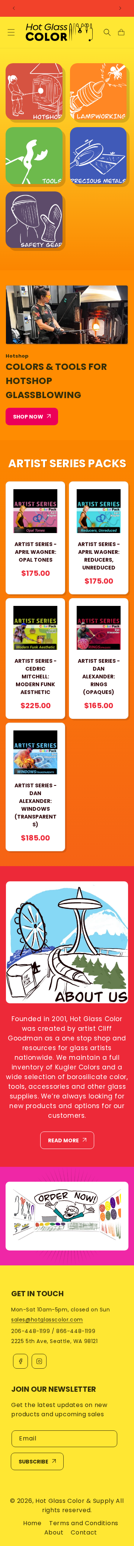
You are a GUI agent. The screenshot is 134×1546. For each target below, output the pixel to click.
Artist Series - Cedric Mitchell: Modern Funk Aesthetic (36, 676)
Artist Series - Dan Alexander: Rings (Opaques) (99, 676)
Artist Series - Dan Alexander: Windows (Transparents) (36, 805)
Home (32, 1523)
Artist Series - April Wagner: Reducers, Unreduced (99, 555)
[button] (11, 32)
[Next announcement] (120, 8)
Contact (84, 1532)
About (54, 1532)
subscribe (33, 1461)
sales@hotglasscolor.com (47, 1319)
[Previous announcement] (14, 8)
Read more (63, 1140)
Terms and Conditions (83, 1523)
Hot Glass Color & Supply (74, 1501)
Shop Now (28, 416)
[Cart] (121, 32)
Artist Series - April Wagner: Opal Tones (36, 552)
